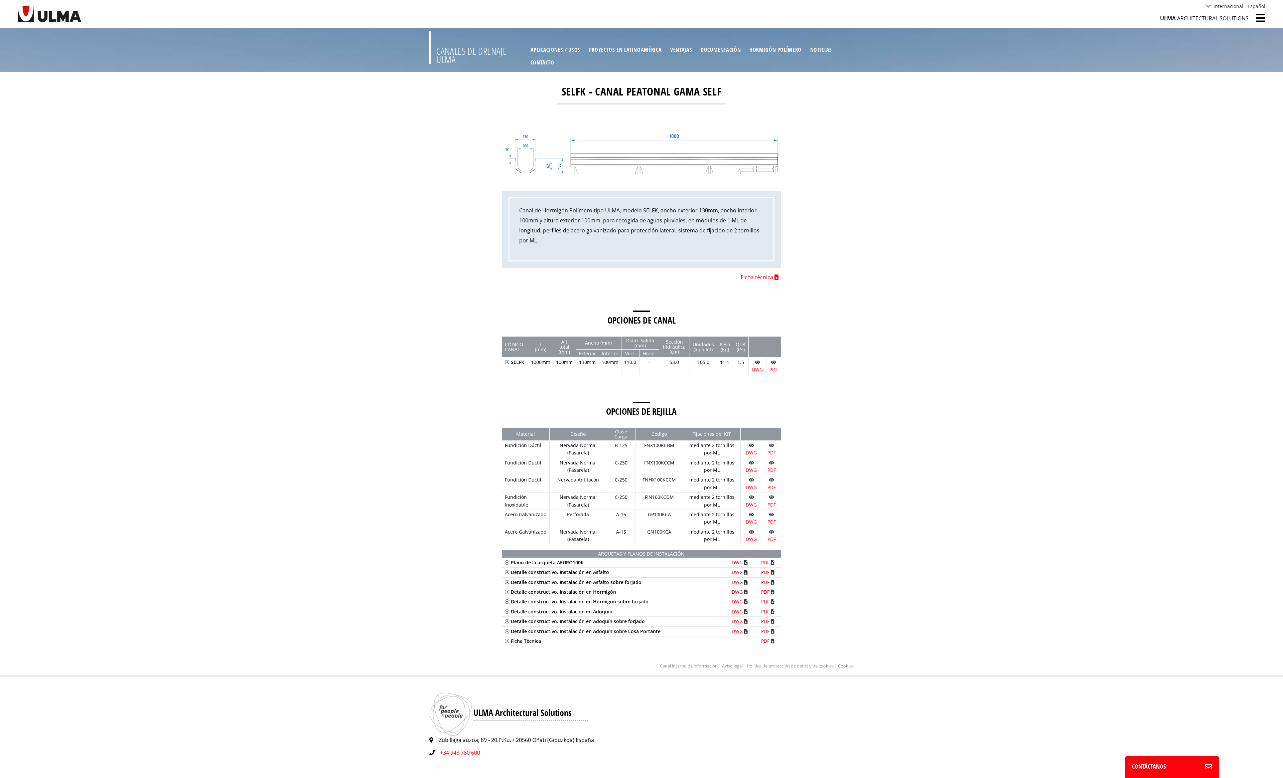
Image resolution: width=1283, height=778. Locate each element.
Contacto (542, 62)
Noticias (821, 49)
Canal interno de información (689, 666)
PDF (766, 562)
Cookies (846, 666)
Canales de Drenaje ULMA (471, 55)
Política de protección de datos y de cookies (791, 666)
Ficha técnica (757, 277)
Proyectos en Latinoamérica (625, 49)
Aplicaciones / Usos (555, 49)
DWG (738, 562)
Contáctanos (1149, 766)
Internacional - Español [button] (1239, 6)
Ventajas (681, 49)
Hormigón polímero (775, 49)
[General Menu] (1257, 18)
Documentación (721, 49)
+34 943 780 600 (460, 752)
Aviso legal (732, 666)
